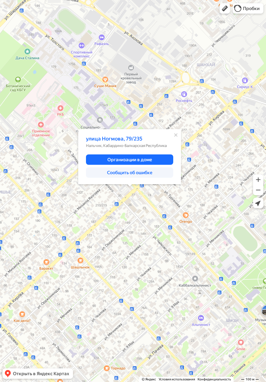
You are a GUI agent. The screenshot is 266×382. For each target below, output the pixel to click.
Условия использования (177, 379)
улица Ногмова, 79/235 (114, 139)
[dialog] (129, 156)
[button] (225, 8)
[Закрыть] (175, 135)
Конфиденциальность (214, 379)
